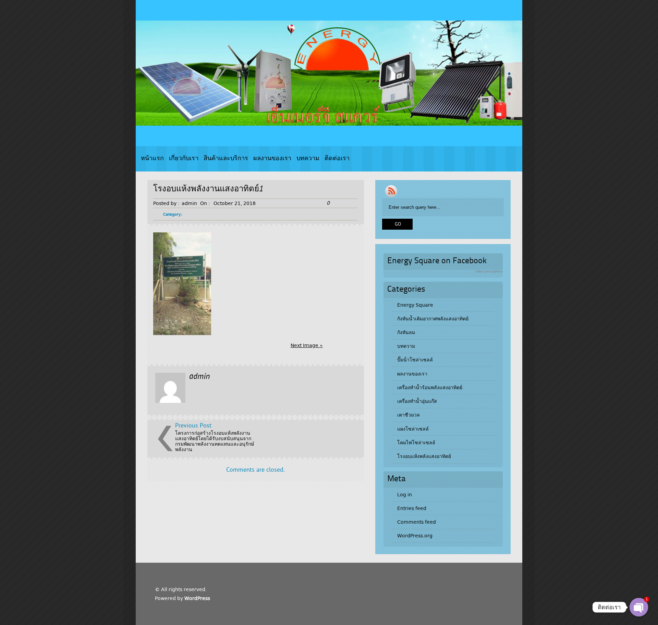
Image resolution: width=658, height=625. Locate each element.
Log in (404, 494)
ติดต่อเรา (337, 158)
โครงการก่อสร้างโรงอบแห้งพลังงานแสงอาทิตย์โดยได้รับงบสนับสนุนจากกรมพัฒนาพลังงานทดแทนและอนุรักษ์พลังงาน (214, 441)
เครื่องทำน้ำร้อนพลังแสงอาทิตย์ (429, 387)
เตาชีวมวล (408, 415)
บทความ (307, 158)
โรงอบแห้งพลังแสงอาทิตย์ (424, 456)
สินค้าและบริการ (226, 158)
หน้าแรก (152, 158)
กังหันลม (406, 332)
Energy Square (415, 305)
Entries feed (411, 508)
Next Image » (307, 345)
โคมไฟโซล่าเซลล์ (416, 442)
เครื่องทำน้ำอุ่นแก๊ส (417, 401)
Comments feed (416, 522)
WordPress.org (414, 535)
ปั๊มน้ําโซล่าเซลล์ (415, 359)
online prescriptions (489, 271)
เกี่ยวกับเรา (183, 158)
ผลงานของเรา (272, 158)
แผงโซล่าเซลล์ (413, 429)
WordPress (197, 598)
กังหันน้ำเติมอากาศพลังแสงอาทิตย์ (432, 318)
